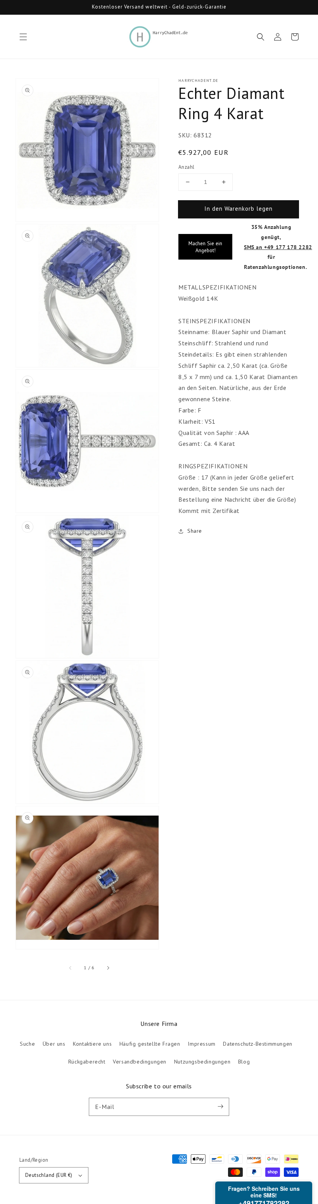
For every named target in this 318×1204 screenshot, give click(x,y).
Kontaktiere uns (92, 1043)
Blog (244, 1061)
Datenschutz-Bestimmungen (257, 1043)
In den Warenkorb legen (238, 208)
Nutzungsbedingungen (202, 1061)
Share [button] (194, 530)
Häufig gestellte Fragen (149, 1043)
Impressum (201, 1043)
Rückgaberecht (86, 1061)
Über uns (54, 1043)
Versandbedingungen (139, 1061)
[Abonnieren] (220, 1106)
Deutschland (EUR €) (49, 1175)
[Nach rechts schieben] (107, 967)
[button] (23, 36)
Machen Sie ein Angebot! (205, 247)
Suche (27, 1043)
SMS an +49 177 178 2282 (278, 247)
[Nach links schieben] (70, 967)
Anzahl (186, 167)
